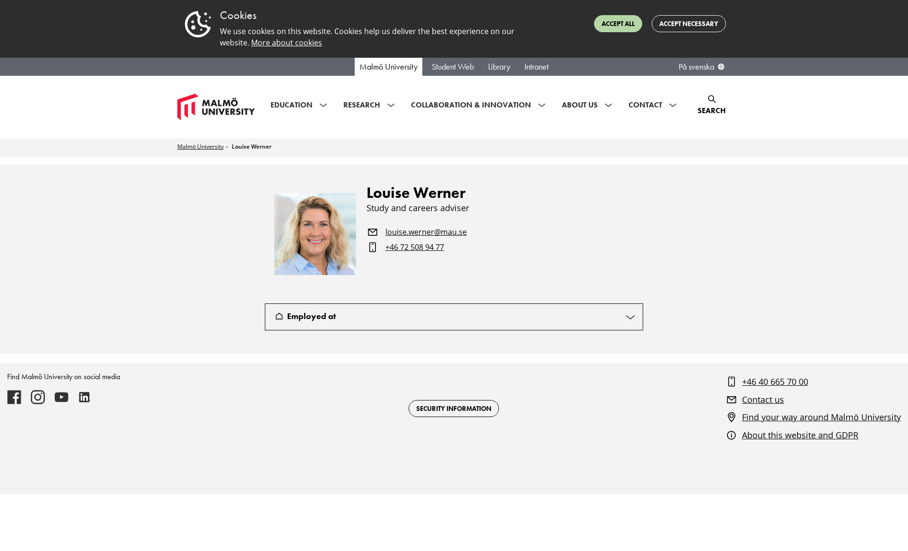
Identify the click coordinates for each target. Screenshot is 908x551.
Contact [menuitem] (645, 105)
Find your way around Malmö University (821, 417)
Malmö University (388, 66)
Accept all (618, 23)
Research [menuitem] (361, 105)
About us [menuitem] (580, 105)
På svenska (696, 66)
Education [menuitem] (292, 105)
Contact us (763, 399)
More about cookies (286, 42)
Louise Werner (251, 146)
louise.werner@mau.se (426, 232)
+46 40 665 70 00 (775, 381)
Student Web (453, 66)
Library (499, 66)
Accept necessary (688, 23)
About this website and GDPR (800, 435)
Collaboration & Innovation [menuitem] (471, 105)
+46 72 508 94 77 (414, 247)
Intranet (536, 66)
